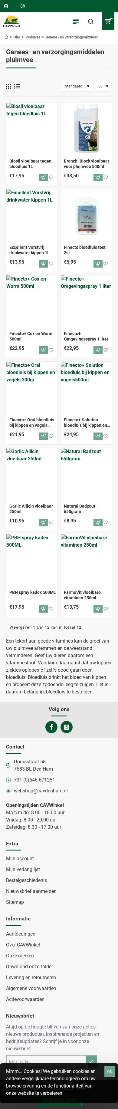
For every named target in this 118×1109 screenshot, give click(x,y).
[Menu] (75, 21)
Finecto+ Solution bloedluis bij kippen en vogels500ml (85, 422)
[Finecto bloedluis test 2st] (86, 214)
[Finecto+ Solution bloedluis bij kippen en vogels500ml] (86, 387)
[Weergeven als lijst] (17, 86)
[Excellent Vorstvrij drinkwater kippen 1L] (31, 214)
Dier (17, 37)
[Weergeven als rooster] (8, 86)
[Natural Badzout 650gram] (86, 473)
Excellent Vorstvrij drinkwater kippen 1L (29, 250)
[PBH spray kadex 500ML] (31, 559)
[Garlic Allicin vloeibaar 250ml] (31, 473)
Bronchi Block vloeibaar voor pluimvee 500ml (86, 164)
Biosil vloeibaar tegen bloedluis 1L (30, 164)
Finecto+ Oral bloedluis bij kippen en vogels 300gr (31, 422)
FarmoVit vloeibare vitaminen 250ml (82, 595)
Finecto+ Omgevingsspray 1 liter (86, 336)
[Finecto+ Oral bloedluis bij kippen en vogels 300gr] (31, 387)
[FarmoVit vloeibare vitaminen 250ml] (86, 559)
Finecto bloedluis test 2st (85, 250)
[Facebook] (51, 727)
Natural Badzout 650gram (79, 509)
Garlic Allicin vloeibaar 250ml (31, 509)
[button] (43, 177)
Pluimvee (32, 37)
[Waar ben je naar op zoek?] (90, 21)
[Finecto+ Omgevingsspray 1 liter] (86, 300)
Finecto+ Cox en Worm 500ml (30, 336)
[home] (6, 37)
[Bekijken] (108, 21)
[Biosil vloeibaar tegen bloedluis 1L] (31, 128)
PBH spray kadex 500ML (32, 592)
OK (109, 1071)
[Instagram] (67, 727)
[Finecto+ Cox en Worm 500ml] (31, 300)
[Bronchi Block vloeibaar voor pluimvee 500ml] (86, 128)
